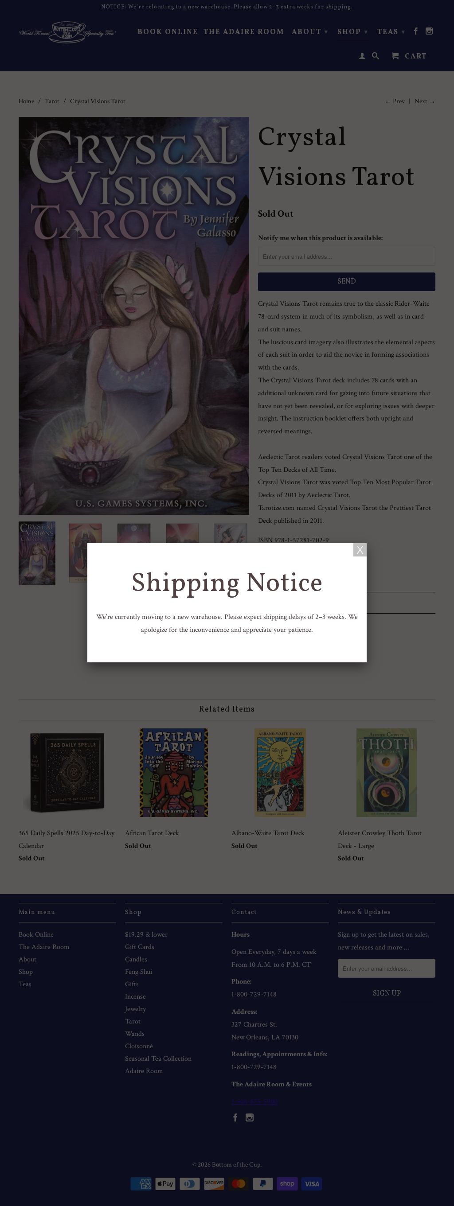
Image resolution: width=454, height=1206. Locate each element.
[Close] (360, 549)
